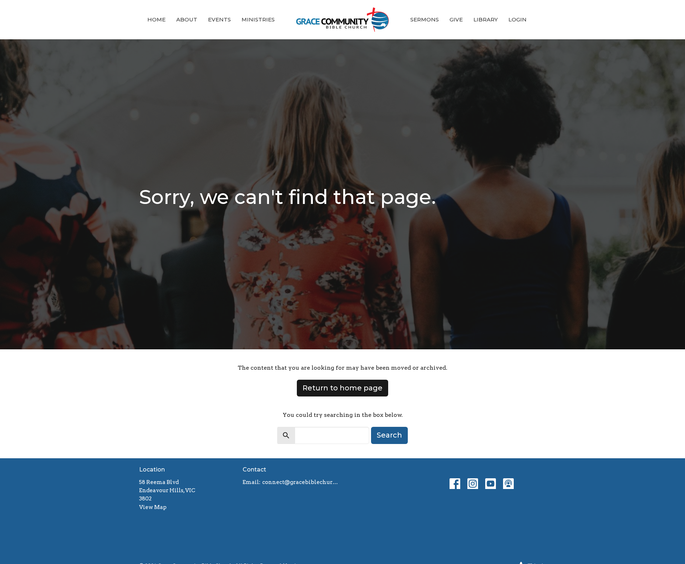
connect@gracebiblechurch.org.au (300, 482)
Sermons (424, 19)
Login (517, 19)
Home (156, 19)
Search (389, 435)
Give (456, 19)
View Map (153, 507)
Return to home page (342, 388)
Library (485, 19)
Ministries (258, 19)
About (186, 19)
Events (219, 19)
